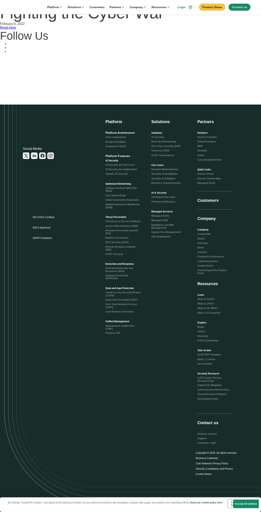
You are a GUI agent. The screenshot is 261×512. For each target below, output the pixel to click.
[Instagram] (50, 155)
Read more (8, 27)
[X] (26, 155)
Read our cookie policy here (206, 502)
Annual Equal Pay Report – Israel (212, 272)
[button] (192, 7)
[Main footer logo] (42, 125)
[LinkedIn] (34, 155)
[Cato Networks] (23, 7)
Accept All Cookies (246, 503)
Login (181, 7)
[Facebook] (42, 155)
